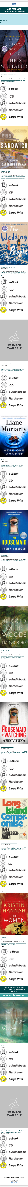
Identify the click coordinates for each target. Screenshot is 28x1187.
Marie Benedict (12, 943)
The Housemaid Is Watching (7, 747)
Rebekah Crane (4, 272)
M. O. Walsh (6, 81)
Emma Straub (3, 849)
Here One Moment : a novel (7, 459)
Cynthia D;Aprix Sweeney (12, 849)
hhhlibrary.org (14, 1182)
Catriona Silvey (18, 466)
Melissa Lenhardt (16, 272)
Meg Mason (23, 272)
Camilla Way (8, 753)
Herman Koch (14, 848)
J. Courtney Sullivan (18, 370)
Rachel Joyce (23, 943)
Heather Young (12, 81)
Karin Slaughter (19, 80)
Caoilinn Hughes (18, 465)
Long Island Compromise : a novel (9, 843)
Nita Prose (15, 561)
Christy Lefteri (9, 561)
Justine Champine (17, 656)
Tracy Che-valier (8, 560)
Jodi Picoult (3, 944)
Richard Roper (11, 273)
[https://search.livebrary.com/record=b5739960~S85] (14, 1158)
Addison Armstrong (5, 943)
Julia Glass (8, 369)
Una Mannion (8, 80)
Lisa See (8, 944)
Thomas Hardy (15, 560)
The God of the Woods (6, 650)
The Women (3, 937)
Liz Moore (13, 80)
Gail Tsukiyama (13, 944)
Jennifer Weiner (15, 178)
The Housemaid (4, 555)
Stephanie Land (22, 560)
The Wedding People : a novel (8, 267)
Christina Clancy (4, 176)
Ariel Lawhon (3, 561)
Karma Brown (10, 656)
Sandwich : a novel (5, 171)
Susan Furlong (6, 752)
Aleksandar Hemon (15, 369)
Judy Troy (7, 658)
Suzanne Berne (4, 656)
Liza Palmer (7, 466)
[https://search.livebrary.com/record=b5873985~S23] (14, 781)
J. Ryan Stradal (10, 370)
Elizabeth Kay (18, 752)
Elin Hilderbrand (18, 176)
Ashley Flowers (15, 657)
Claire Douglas (8, 657)
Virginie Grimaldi (11, 176)
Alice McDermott (22, 369)
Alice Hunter (12, 752)
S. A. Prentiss (24, 752)
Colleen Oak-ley (4, 273)
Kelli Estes (18, 943)
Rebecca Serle (9, 178)
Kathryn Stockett (20, 561)
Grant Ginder (10, 272)
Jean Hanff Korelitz (21, 848)
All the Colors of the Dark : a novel (9, 74)
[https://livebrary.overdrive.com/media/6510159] (14, 1138)
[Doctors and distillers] (14, 1107)
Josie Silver (12, 466)
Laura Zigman (21, 178)
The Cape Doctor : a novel (7, 1045)
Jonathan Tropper (21, 849)
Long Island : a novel (6, 363)
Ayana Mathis (3, 370)
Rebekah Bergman (5, 465)
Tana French (11, 465)
